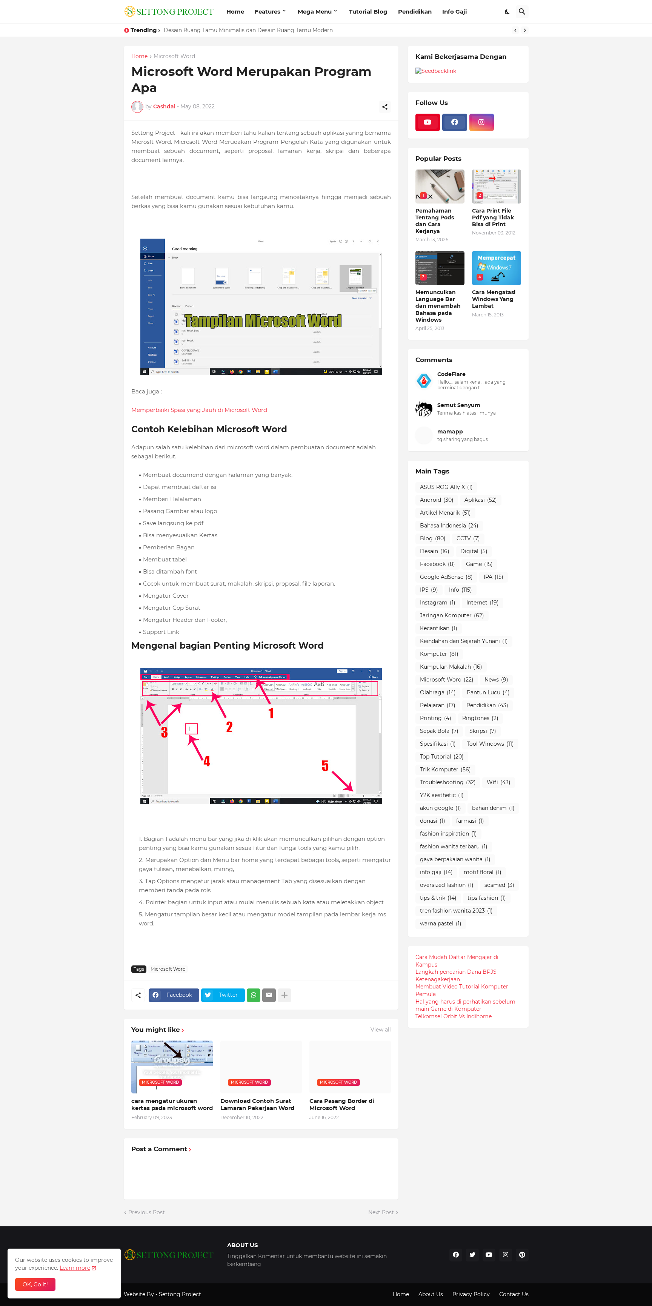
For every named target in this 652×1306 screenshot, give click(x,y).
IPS (429, 589)
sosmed (499, 885)
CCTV (468, 538)
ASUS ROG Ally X (446, 487)
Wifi (499, 782)
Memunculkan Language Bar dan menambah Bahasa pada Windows (438, 306)
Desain (434, 551)
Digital (473, 551)
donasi (432, 820)
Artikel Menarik (445, 512)
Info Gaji (454, 11)
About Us (430, 1294)
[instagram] (481, 122)
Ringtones (480, 718)
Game (479, 564)
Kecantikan (438, 628)
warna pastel (440, 923)
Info (460, 589)
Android (437, 499)
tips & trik (438, 897)
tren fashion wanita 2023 (456, 910)
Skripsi (482, 731)
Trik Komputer (445, 769)
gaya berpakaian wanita (455, 859)
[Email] (269, 995)
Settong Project (180, 1294)
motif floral (482, 872)
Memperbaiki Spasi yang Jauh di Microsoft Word (199, 409)
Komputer (439, 654)
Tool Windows (490, 743)
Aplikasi (480, 499)
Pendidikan (415, 11)
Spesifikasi (438, 743)
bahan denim (493, 808)
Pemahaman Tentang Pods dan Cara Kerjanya (434, 221)
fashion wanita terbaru (453, 846)
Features (267, 11)
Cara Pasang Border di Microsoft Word (341, 1104)
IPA (493, 577)
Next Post (381, 1212)
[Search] (522, 11)
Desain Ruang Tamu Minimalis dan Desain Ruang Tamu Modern (248, 30)
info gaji (436, 872)
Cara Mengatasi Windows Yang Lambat (493, 299)
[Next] (525, 30)
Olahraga (438, 692)
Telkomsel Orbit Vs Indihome (453, 1016)
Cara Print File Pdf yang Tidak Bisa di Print (493, 217)
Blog (433, 538)
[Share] (385, 107)
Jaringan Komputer (452, 615)
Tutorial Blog (368, 11)
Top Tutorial (442, 756)
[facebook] (454, 122)
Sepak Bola (439, 731)
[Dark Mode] (507, 11)
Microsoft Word (174, 57)
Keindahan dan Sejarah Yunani (464, 641)
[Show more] (284, 995)
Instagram (437, 602)
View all (381, 1029)
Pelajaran (437, 705)
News (496, 679)
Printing (435, 718)
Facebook (437, 564)
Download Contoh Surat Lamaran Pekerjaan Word (257, 1104)
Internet (482, 602)
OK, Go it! (35, 1284)
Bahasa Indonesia (449, 525)
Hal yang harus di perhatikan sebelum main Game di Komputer (465, 1005)
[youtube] (427, 122)
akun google (440, 808)
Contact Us (514, 1294)
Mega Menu (315, 11)
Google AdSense (446, 577)
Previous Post (146, 1212)
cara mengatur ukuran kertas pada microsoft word (172, 1104)
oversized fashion (447, 885)
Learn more (75, 1267)
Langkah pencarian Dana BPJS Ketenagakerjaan (456, 975)
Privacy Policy (471, 1294)
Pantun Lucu (488, 692)
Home (235, 11)
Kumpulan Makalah (451, 666)
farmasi (470, 820)
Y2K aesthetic (442, 795)
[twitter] (472, 1255)
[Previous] (515, 30)
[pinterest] (522, 1255)
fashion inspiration (448, 833)
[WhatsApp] (253, 995)
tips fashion (486, 897)
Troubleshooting (448, 782)
